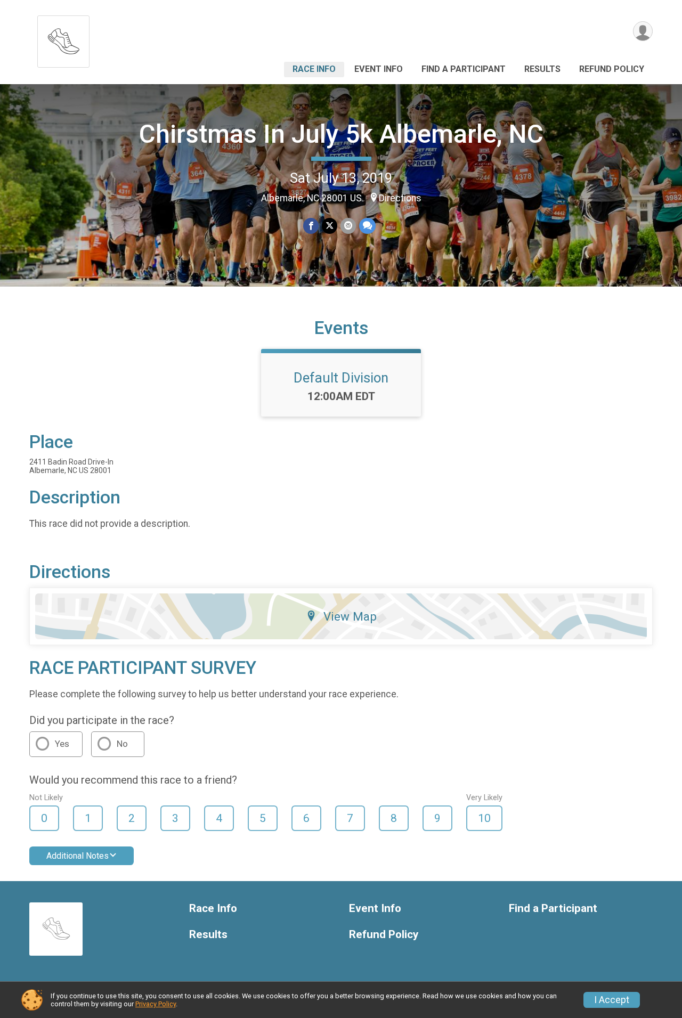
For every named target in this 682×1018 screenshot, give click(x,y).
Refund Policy (611, 69)
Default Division (341, 378)
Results (542, 69)
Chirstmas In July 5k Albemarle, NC (341, 134)
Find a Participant (463, 69)
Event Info (378, 69)
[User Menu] (643, 31)
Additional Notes (77, 856)
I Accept (611, 1000)
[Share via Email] (348, 225)
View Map (350, 616)
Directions (400, 198)
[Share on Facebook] (311, 225)
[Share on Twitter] (329, 225)
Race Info (314, 69)
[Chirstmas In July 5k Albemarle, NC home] (63, 38)
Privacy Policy (155, 1004)
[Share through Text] (367, 225)
